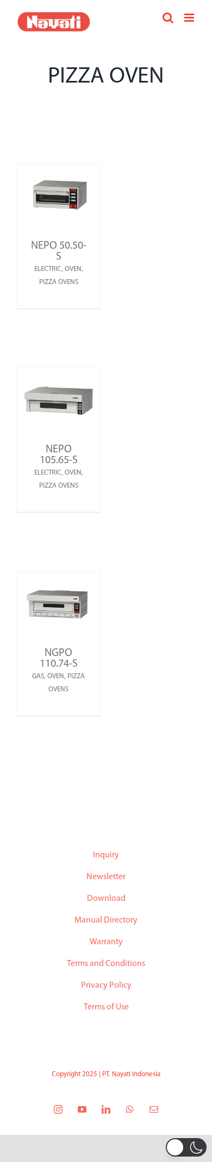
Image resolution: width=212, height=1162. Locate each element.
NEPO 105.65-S (59, 455)
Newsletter (106, 877)
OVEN (73, 269)
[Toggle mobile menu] (190, 17)
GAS (38, 676)
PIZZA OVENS (58, 282)
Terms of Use (106, 1007)
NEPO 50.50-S (58, 251)
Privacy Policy (106, 985)
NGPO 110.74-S (59, 659)
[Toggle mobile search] (168, 17)
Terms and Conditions (106, 963)
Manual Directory (106, 920)
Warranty (106, 942)
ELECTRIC (47, 269)
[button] (186, 1147)
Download (106, 898)
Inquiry (106, 855)
